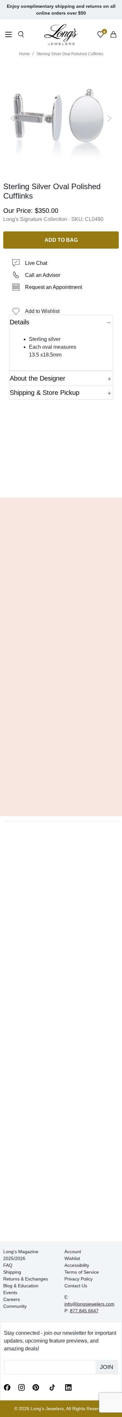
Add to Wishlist (42, 311)
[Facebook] (7, 1387)
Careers (11, 1299)
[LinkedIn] (68, 1387)
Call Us (20, 483)
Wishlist (72, 1258)
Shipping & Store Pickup (44, 392)
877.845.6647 (84, 1310)
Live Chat (36, 263)
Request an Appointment (53, 287)
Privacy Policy (78, 1278)
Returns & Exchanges (25, 1278)
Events (10, 1292)
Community (15, 1306)
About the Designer (37, 378)
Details (19, 322)
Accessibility (76, 1265)
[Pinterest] (36, 1387)
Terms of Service (81, 1272)
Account (72, 1251)
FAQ (7, 1265)
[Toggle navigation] (8, 35)
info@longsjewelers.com (89, 1303)
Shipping (12, 1272)
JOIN (106, 1367)
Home (24, 54)
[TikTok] (52, 1386)
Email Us (61, 483)
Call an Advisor (42, 275)
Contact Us (75, 1285)
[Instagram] (21, 1387)
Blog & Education (20, 1285)
